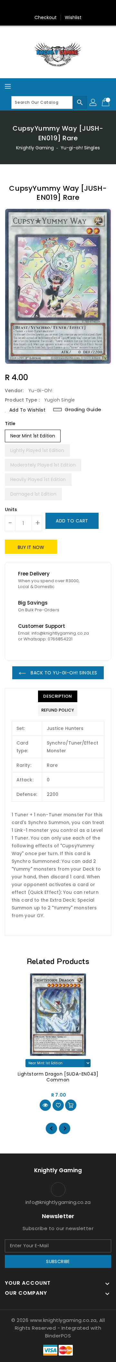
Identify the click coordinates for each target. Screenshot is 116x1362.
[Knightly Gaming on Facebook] (46, 7)
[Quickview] (45, 1105)
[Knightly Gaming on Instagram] (58, 7)
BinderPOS (58, 1335)
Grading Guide (83, 409)
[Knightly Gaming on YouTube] (70, 7)
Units (11, 509)
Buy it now (31, 547)
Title (10, 423)
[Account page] (93, 102)
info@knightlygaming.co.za (58, 1202)
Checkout (45, 17)
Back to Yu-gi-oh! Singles (63, 673)
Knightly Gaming (35, 148)
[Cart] (106, 102)
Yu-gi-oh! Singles (80, 148)
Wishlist (73, 17)
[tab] (57, 696)
